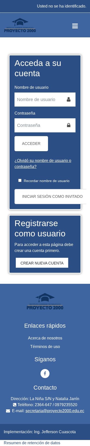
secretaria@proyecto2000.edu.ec (55, 411)
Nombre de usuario (31, 87)
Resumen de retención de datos (32, 443)
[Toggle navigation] (79, 25)
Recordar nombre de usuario (47, 181)
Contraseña (24, 113)
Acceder (31, 143)
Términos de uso (45, 346)
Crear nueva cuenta (42, 263)
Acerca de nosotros (45, 338)
